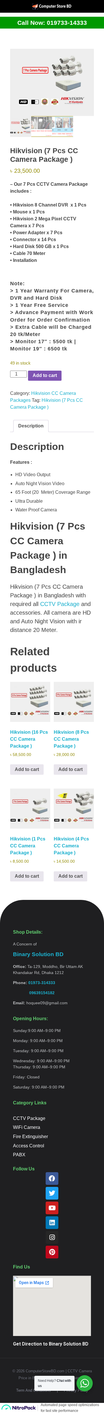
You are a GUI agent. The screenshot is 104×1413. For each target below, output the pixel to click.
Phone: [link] (34, 982)
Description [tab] (31, 425)
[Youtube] (52, 1208)
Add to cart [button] (27, 769)
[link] (34, 992)
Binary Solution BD (38, 954)
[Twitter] (52, 1193)
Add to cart (45, 375)
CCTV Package (59, 604)
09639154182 (34, 992)
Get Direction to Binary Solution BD (50, 1344)
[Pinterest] (52, 1252)
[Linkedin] (52, 1222)
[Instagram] (52, 1237)
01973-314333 (41, 982)
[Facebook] (52, 1178)
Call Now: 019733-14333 (52, 22)
